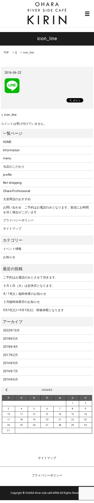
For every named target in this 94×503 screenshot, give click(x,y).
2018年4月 (10, 346)
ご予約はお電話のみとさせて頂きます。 (30, 277)
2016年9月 (10, 363)
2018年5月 (10, 338)
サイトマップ (12, 228)
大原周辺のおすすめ (17, 199)
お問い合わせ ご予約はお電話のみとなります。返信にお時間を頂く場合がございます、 (46, 210)
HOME (7, 142)
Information (11, 150)
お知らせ (9, 257)
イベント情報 (12, 249)
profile (7, 174)
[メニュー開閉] (87, 14)
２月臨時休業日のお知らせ (21, 302)
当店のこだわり (13, 166)
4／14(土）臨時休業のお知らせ (24, 293)
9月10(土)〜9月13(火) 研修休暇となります (33, 310)
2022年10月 (11, 330)
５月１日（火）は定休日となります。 (29, 285)
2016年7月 (10, 371)
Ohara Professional (16, 191)
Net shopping (12, 182)
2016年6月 (10, 379)
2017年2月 (10, 355)
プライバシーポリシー (18, 220)
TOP (6, 52)
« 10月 (6, 390)
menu (7, 158)
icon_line (10, 114)
